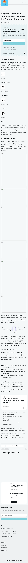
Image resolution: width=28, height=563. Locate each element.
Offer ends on (7, 49)
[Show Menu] (25, 2)
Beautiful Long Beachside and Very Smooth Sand (14, 477)
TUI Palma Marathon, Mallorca (8, 533)
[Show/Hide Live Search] (22, 2)
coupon (8, 445)
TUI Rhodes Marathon (6, 536)
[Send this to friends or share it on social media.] (26, 449)
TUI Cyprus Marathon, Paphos (8, 531)
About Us (3, 545)
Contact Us (4, 547)
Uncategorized (6, 22)
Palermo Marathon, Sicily (7, 528)
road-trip (20, 445)
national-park (14, 445)
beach (3, 445)
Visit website (14, 44)
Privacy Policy (4, 550)
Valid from (6, 47)
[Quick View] (3, 457)
